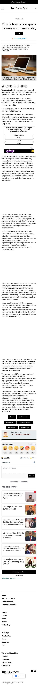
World (4, 619)
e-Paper (13, 2)
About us (5, 642)
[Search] (36, 8)
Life (19, 33)
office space (23, 417)
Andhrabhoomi (7, 601)
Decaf (4, 639)
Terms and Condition (10, 653)
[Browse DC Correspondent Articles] (6, 434)
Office (12, 417)
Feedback (5, 659)
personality (9, 422)
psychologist (25, 427)
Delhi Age (5, 633)
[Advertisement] (19, 197)
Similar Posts (9, 578)
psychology (11, 427)
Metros (4, 622)
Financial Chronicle (9, 605)
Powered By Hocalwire (8, 684)
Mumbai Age (6, 636)
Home (4, 595)
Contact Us (6, 665)
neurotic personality (25, 422)
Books (4, 612)
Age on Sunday (20, 2)
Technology (6, 625)
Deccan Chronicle (8, 598)
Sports (4, 616)
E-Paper (5, 656)
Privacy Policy (7, 662)
